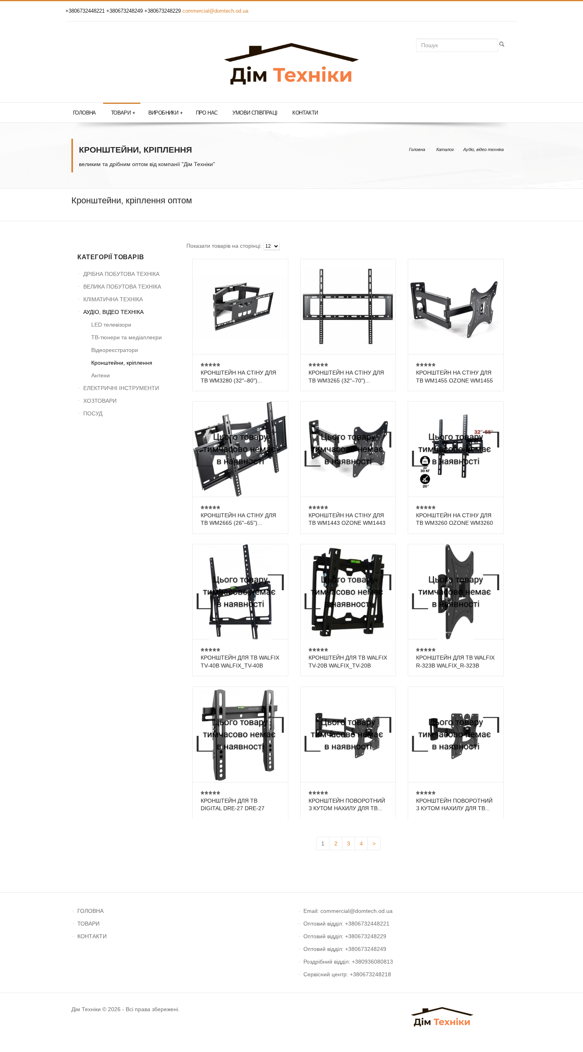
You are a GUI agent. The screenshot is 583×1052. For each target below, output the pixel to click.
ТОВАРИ (88, 923)
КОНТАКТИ (92, 936)
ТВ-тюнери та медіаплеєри (126, 337)
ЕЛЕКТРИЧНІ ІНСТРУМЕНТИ (121, 388)
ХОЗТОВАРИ (100, 401)
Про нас (207, 112)
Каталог (445, 149)
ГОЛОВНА (90, 911)
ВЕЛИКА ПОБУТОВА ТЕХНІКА (122, 286)
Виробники (165, 112)
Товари (123, 112)
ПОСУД (92, 413)
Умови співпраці (254, 112)
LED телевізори (111, 324)
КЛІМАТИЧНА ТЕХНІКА (113, 299)
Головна (84, 112)
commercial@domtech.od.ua (215, 11)
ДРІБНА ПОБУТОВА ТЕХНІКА (121, 274)
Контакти (305, 112)
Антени (100, 375)
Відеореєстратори (114, 350)
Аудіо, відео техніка (483, 149)
